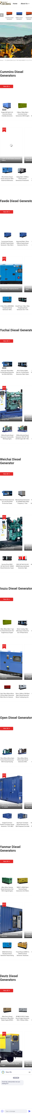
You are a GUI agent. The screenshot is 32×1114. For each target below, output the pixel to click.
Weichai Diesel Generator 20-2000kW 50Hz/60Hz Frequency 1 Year (22, 501)
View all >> (6, 86)
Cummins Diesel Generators (11, 73)
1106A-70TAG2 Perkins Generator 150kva (11, 159)
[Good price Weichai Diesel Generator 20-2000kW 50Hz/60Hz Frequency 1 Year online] (22, 493)
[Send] (29, 1111)
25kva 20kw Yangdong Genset (10, 288)
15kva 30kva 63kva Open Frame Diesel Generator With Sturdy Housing (7, 759)
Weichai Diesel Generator (10, 461)
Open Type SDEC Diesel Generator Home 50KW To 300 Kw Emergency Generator (11, 547)
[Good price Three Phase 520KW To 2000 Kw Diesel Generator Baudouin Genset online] (22, 945)
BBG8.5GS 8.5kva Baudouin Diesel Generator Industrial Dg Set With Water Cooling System (7, 955)
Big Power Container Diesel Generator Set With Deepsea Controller (22, 824)
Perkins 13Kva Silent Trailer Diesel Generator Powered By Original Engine (11, 1063)
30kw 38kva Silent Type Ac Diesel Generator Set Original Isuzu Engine (7, 630)
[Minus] (29, 1072)
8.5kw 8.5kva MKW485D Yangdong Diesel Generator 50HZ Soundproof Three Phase (7, 309)
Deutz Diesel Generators (9, 978)
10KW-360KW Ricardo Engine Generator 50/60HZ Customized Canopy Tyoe (10, 417)
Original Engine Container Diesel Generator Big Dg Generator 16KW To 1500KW (11, 805)
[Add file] (2, 1111)
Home (1, 60)
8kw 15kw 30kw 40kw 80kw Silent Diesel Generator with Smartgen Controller (10, 676)
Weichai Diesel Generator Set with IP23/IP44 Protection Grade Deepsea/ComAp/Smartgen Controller (8, 503)
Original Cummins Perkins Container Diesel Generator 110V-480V (7, 824)
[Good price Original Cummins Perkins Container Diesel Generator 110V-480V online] (7, 816)
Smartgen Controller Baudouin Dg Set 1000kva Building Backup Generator (10, 934)
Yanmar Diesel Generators (10, 848)
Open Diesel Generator (16, 718)
